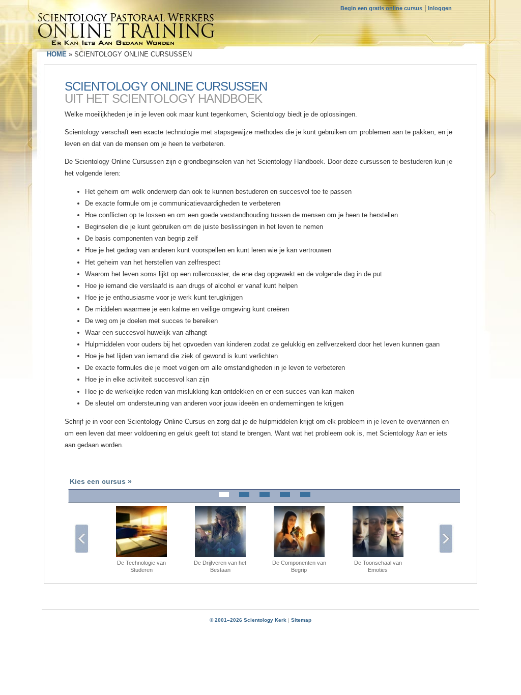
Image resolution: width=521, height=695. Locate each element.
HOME (57, 54)
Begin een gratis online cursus (381, 8)
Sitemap (301, 620)
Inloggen (440, 8)
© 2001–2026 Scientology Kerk (248, 620)
